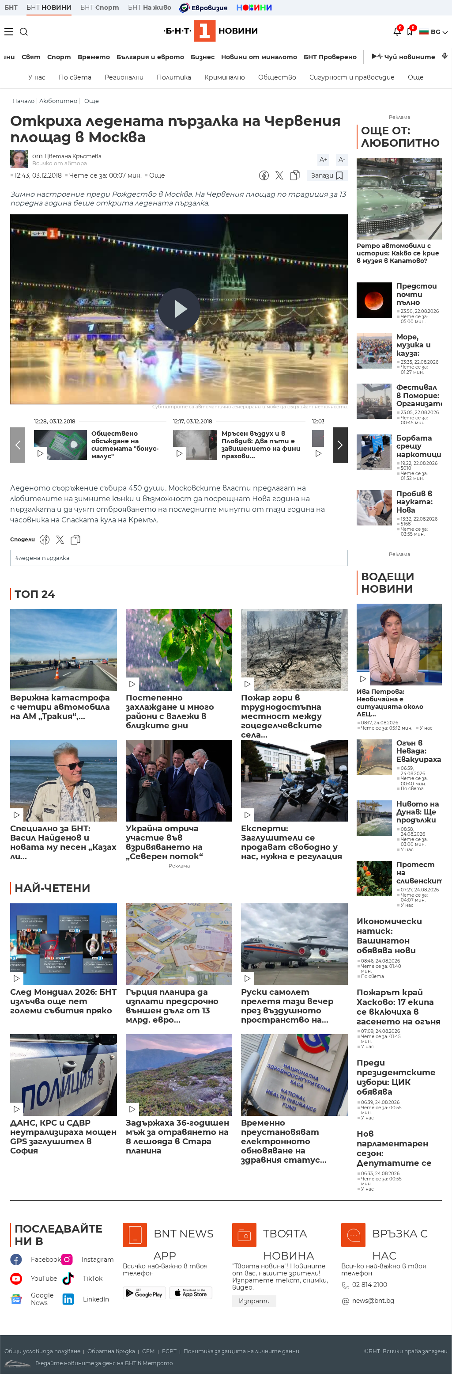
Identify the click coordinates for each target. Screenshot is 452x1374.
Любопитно (58, 101)
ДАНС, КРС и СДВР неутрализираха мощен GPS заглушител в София (63, 1137)
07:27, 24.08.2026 (420, 890)
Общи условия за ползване (42, 1351)
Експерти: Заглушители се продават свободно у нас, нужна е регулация (291, 842)
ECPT (169, 1351)
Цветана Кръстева (73, 156)
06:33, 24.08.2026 (380, 1173)
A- (342, 160)
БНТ (11, 7)
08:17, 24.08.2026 (379, 723)
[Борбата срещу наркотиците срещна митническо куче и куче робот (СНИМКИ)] (374, 452)
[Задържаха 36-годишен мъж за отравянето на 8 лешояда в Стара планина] (179, 1075)
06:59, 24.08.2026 (413, 771)
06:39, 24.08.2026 (380, 1102)
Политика (174, 77)
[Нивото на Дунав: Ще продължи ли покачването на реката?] (374, 818)
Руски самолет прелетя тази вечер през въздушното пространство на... (287, 1006)
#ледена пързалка (42, 558)
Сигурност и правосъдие (352, 77)
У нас (36, 77)
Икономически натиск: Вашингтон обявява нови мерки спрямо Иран (389, 936)
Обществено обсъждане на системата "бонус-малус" (124, 445)
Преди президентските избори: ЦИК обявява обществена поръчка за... (396, 1078)
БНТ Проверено (330, 57)
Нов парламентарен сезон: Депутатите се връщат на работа (394, 1149)
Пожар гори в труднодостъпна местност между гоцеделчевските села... (281, 712)
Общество (277, 77)
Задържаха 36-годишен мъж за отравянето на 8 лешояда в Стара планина (177, 1137)
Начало (23, 101)
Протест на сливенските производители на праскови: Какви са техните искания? (419, 873)
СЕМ (148, 1351)
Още (416, 77)
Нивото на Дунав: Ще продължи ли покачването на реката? (419, 812)
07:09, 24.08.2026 (380, 1031)
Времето (94, 57)
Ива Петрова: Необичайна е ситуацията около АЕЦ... (390, 703)
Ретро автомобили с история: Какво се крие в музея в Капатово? (398, 253)
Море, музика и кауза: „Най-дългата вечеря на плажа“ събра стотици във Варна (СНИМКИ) (416, 345)
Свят (31, 57)
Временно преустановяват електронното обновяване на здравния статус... (284, 1137)
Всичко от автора (59, 163)
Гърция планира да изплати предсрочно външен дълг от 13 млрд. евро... (172, 1006)
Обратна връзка (111, 1351)
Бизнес (203, 57)
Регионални (124, 77)
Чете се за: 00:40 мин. (414, 781)
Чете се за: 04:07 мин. (414, 898)
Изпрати (254, 1301)
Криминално (224, 77)
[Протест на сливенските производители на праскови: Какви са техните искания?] (374, 878)
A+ (324, 160)
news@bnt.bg (373, 1300)
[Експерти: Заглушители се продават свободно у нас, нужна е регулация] (294, 781)
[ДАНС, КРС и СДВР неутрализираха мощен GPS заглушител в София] (63, 1075)
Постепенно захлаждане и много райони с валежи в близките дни (170, 712)
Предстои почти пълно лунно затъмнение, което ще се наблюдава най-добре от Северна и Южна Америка (419, 294)
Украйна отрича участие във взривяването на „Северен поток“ (164, 842)
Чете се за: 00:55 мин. (381, 1110)
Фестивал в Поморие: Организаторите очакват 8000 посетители (419, 396)
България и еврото (150, 57)
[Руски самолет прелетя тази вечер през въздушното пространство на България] (294, 944)
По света (75, 77)
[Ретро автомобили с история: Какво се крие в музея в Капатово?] (399, 199)
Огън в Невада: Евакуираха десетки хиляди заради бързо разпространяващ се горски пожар (419, 751)
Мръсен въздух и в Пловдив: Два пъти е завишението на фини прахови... (261, 445)
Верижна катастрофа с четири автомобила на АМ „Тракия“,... (60, 707)
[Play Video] (179, 309)
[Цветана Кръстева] (21, 159)
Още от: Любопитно (400, 136)
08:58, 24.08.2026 (413, 832)
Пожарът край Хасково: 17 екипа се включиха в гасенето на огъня (399, 1007)
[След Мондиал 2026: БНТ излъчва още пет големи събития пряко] (63, 944)
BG (436, 32)
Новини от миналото (259, 57)
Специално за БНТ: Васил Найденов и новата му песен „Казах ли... (63, 842)
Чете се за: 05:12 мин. (386, 728)
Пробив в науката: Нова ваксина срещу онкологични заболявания (419, 502)
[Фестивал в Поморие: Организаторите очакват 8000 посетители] (374, 401)
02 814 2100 (369, 1284)
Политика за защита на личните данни (241, 1351)
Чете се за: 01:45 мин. (381, 1039)
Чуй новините (409, 57)
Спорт (59, 57)
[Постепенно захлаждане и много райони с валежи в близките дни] (179, 650)
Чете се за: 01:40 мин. (381, 969)
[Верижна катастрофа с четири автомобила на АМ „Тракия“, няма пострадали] (63, 650)
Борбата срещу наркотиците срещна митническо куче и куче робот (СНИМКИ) (419, 446)
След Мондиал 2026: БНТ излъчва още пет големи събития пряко (63, 1002)
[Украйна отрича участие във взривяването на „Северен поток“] (179, 781)
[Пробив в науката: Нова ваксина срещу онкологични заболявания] (374, 507)
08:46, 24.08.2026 (380, 961)
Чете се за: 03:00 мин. (414, 842)
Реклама (179, 866)
